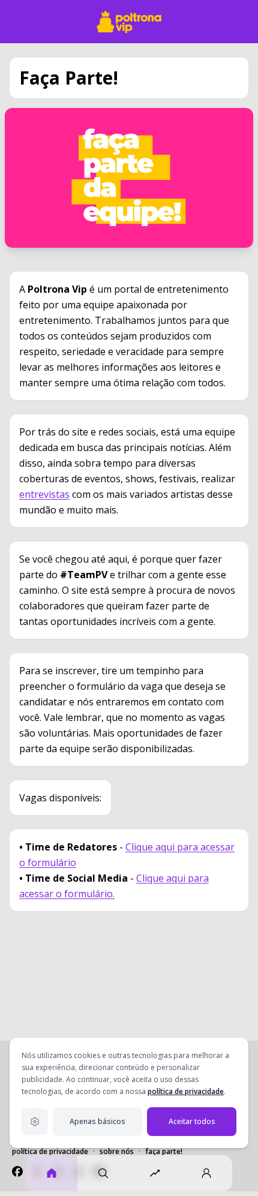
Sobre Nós (117, 1151)
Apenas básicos (97, 1121)
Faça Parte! (163, 1151)
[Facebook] (17, 1171)
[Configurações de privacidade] (35, 1121)
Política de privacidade (50, 1151)
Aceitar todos (192, 1121)
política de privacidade (186, 1091)
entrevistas (44, 494)
